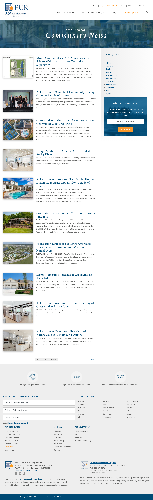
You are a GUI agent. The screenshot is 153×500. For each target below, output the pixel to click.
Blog (115, 12)
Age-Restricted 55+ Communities (76, 380)
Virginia (108, 93)
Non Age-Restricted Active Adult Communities (120, 384)
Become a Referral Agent (84, 440)
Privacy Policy (59, 440)
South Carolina (110, 84)
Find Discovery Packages (93, 12)
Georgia (108, 72)
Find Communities (65, 12)
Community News (11, 444)
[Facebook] (16, 473)
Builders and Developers (14, 440)
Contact (132, 6)
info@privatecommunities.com (26, 470)
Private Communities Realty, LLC (103, 463)
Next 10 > (92, 360)
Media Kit (78, 437)
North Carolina (110, 78)
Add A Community (81, 431)
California (108, 63)
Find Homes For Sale (12, 434)
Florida (108, 69)
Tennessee (109, 87)
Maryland (106, 401)
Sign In (77, 434)
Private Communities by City (18, 423)
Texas (129, 408)
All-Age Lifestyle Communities (32, 384)
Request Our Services (108, 6)
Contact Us (58, 434)
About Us (143, 6)
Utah (107, 90)
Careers (57, 450)
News (123, 6)
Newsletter (9, 447)
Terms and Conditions (62, 447)
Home (95, 6)
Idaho (80, 417)
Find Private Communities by (20, 396)
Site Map (57, 437)
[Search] (146, 12)
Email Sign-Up (131, 12)
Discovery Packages (12, 437)
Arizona (108, 60)
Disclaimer (58, 444)
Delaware (109, 66)
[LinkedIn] (24, 473)
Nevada (105, 404)
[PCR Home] (10, 465)
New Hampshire (111, 75)
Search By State (87, 396)
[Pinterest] (20, 473)
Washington (131, 417)
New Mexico (107, 411)
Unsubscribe (9, 450)
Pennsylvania (110, 81)
